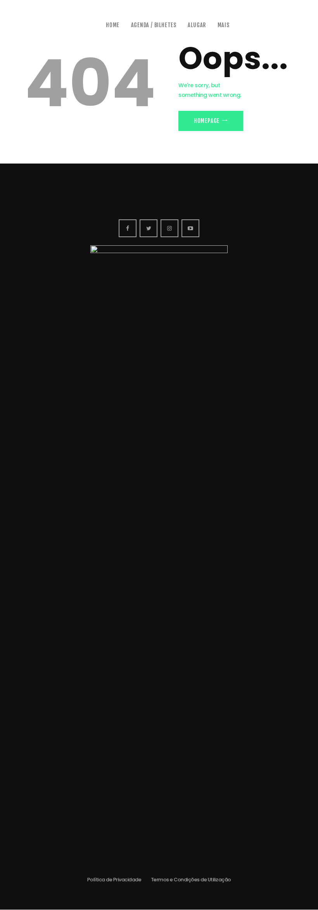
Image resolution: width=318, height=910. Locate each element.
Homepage (206, 120)
